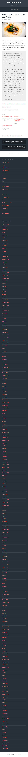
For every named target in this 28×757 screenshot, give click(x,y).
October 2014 (5, 307)
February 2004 (5, 653)
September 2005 (5, 602)
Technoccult (14, 3)
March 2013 (4, 359)
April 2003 (4, 680)
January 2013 (5, 364)
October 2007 (5, 534)
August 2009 (4, 475)
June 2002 (4, 702)
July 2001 (4, 729)
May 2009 (4, 483)
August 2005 (4, 605)
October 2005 (5, 599)
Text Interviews (5, 208)
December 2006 (5, 562)
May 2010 (4, 451)
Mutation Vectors (5, 189)
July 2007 (4, 543)
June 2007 (4, 545)
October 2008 (5, 502)
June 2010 (4, 448)
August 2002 (4, 697)
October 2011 (5, 405)
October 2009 (5, 470)
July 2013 (4, 348)
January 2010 (5, 462)
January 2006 (5, 591)
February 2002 (5, 713)
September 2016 (5, 259)
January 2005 (5, 624)
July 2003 (4, 672)
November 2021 (5, 224)
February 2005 (5, 621)
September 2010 (5, 440)
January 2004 (5, 656)
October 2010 (5, 437)
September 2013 (5, 343)
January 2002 (5, 716)
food (13, 135)
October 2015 (5, 275)
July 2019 (4, 232)
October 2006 (5, 567)
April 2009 (4, 486)
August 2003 (4, 670)
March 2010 (4, 456)
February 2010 (5, 459)
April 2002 (4, 707)
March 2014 (4, 326)
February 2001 (5, 740)
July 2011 (4, 413)
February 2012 (5, 394)
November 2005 (5, 597)
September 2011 (5, 407)
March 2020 (4, 226)
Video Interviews (5, 213)
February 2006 (5, 589)
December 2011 (5, 399)
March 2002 (4, 710)
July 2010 (4, 445)
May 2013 (4, 353)
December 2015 (5, 270)
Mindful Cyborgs (5, 186)
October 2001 (5, 721)
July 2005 (4, 607)
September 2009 (5, 472)
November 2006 (5, 564)
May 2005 (4, 613)
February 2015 (5, 297)
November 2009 (5, 467)
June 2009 (4, 480)
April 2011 (4, 421)
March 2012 (4, 391)
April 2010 (4, 453)
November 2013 (5, 337)
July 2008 (4, 510)
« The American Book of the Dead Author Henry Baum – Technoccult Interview (12, 142)
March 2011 (4, 424)
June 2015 (4, 286)
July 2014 (4, 316)
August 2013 (4, 345)
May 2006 (4, 580)
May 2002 (4, 705)
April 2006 (4, 583)
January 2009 (5, 494)
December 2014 (5, 302)
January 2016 (5, 267)
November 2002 (5, 689)
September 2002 (5, 694)
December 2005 (5, 594)
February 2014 (5, 329)
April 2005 (4, 616)
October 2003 (5, 664)
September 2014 (5, 310)
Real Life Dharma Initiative (7, 202)
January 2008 (5, 526)
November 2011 (5, 402)
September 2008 (5, 505)
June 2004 (4, 643)
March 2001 (4, 737)
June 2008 (4, 513)
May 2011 (4, 418)
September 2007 (5, 537)
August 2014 (4, 313)
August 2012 (4, 378)
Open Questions (5, 194)
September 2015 (5, 278)
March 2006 (4, 586)
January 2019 (5, 234)
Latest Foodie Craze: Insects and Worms (13, 16)
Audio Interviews (5, 162)
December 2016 (5, 253)
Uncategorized (5, 210)
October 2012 (5, 372)
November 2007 (5, 532)
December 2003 (5, 659)
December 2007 (5, 529)
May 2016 (4, 264)
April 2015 (4, 291)
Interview (4, 178)
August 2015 (4, 280)
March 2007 (4, 553)
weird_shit (20, 135)
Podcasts (4, 200)
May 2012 (4, 386)
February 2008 (5, 524)
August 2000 (4, 745)
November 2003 (5, 662)
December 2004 (5, 626)
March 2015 (4, 294)
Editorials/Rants (5, 167)
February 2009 (5, 491)
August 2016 (4, 262)
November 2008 (5, 499)
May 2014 (4, 321)
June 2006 (4, 578)
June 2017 (4, 245)
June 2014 (4, 318)
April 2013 (4, 356)
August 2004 (4, 637)
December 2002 (5, 686)
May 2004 (4, 645)
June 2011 (4, 416)
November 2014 (5, 305)
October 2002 (5, 691)
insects (16, 135)
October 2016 (5, 256)
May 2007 (4, 548)
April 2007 (4, 551)
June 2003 (4, 675)
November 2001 (5, 718)
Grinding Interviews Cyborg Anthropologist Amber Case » (15, 147)
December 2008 (5, 497)
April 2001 (4, 734)
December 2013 (5, 334)
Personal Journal (5, 197)
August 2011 (4, 410)
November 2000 (5, 743)
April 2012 (4, 389)
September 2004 (5, 635)
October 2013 (5, 340)
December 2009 (5, 464)
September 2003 (5, 667)
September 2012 (5, 375)
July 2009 (4, 478)
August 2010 (4, 443)
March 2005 (4, 618)
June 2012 (4, 383)
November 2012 (5, 370)
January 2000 (5, 748)
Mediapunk (4, 183)
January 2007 (5, 559)
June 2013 (4, 351)
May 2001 (4, 732)
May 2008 (4, 516)
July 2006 (4, 575)
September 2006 (5, 570)
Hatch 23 (4, 173)
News (3, 192)
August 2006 (4, 572)
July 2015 (4, 283)
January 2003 (5, 683)
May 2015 (4, 289)
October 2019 (5, 229)
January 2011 (5, 429)
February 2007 (5, 556)
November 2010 (5, 435)
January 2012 (5, 397)
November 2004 (5, 629)
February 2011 (5, 426)
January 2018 (5, 240)
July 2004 (4, 640)
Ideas (3, 175)
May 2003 (4, 678)
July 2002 (4, 699)
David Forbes (7, 107)
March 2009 (4, 489)
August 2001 (4, 726)
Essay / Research (5, 170)
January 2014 (5, 332)
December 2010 (5, 432)
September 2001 (5, 724)
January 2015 (5, 299)
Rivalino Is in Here (5, 205)
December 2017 (5, 243)
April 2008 (4, 518)
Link (8, 135)
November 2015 (5, 272)
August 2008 (4, 507)
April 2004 (4, 648)
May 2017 (4, 248)
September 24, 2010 (6, 19)
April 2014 (4, 324)
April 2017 (4, 251)
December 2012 (5, 367)
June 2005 (4, 610)
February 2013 (5, 362)
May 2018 (4, 237)
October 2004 (5, 632)
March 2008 (4, 521)
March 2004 (4, 651)
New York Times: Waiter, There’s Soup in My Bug (13, 103)
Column (3, 165)
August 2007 (4, 540)
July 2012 (4, 380)
